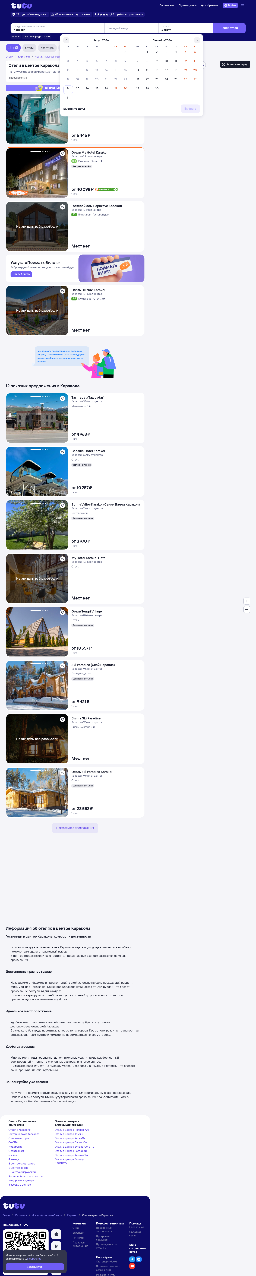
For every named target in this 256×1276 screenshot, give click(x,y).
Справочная (167, 5)
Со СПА (13, 1142)
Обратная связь (135, 1233)
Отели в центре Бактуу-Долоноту (69, 1161)
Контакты (78, 1237)
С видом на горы (18, 1138)
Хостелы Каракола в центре (25, 1176)
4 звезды (13, 1159)
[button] (56, 1234)
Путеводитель (188, 5)
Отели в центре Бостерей (71, 1151)
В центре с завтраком (22, 1163)
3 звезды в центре (19, 1184)
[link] (21, 274)
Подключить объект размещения (108, 1268)
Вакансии (78, 1232)
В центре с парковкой (22, 1172)
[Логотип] (22, 5)
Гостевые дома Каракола (23, 1134)
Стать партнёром (106, 1261)
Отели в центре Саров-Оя (71, 1142)
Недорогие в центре (21, 1180)
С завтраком (16, 1151)
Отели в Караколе (19, 1129)
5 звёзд (13, 1155)
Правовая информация (80, 1244)
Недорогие (15, 1146)
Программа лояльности (103, 1237)
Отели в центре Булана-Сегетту (74, 1146)
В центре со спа (18, 1167)
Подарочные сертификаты (104, 1229)
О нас (75, 1227)
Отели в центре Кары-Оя (70, 1138)
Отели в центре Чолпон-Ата (72, 1129)
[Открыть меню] (243, 5)
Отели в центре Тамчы (69, 1134)
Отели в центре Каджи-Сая (71, 1155)
